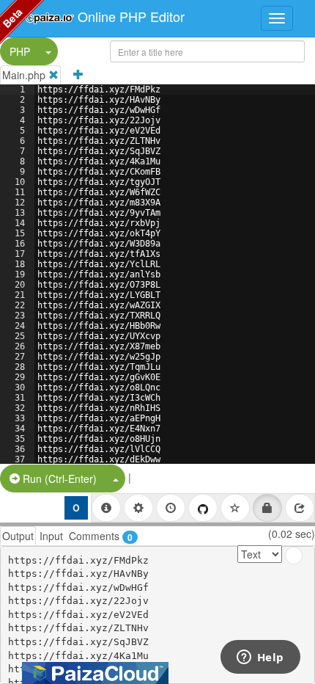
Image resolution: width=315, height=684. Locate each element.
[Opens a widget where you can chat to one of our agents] (260, 658)
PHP (20, 51)
